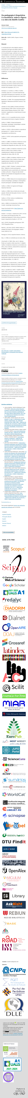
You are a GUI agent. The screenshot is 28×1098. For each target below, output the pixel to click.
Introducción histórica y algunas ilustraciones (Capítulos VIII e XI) (15, 462)
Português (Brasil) (6, 516)
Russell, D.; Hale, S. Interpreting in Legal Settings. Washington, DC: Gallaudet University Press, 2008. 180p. (14, 420)
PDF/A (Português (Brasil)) (10, 322)
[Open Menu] (1, 1)
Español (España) (6, 514)
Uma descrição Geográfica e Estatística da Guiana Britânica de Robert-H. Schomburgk (15, 494)
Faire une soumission (8, 532)
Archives (8, 5)
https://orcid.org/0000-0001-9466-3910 (9, 28)
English (4, 519)
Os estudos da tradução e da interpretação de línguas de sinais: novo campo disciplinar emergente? (15, 454)
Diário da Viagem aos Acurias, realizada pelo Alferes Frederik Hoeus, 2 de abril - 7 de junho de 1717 (14, 471)
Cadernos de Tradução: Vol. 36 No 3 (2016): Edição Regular (14, 415)
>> (10, 502)
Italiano (4, 525)
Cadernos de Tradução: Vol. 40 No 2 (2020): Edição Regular (13, 440)
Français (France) (6, 523)
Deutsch (4, 521)
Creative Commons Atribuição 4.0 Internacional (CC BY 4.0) (13, 1034)
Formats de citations (7, 343)
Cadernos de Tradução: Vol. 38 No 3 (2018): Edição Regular (14, 433)
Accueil (3, 5)
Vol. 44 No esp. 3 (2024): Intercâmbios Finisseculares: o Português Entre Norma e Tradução (13, 7)
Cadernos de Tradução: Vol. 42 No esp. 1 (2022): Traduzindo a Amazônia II (15, 449)
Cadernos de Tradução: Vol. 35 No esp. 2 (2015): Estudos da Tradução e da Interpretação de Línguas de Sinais (15, 457)
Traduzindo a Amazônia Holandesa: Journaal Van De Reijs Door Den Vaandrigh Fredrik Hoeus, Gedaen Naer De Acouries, (15, 445)
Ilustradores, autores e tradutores (14, 437)
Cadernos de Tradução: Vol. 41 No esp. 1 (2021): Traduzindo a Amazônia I (14, 465)
